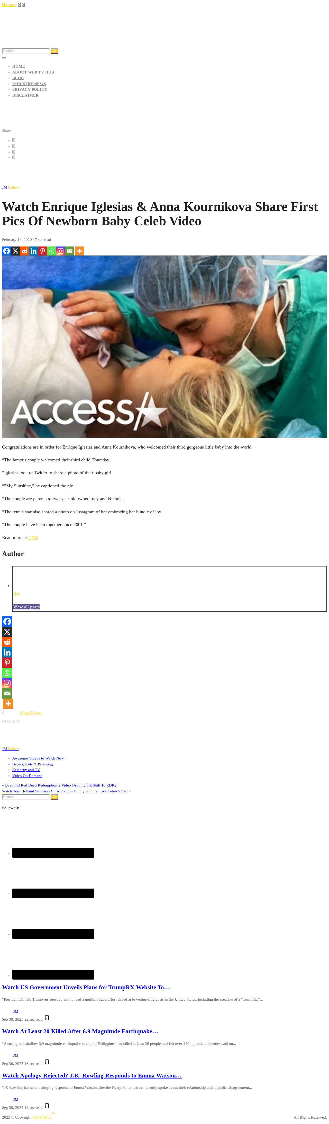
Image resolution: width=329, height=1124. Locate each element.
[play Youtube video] (164, 346)
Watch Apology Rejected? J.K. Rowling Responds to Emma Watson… (92, 1075)
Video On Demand (27, 776)
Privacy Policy (29, 89)
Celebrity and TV (26, 770)
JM (10, 187)
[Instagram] (60, 250)
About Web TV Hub (33, 72)
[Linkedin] (33, 250)
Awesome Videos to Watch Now (38, 758)
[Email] (69, 250)
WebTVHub (42, 1117)
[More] (79, 250)
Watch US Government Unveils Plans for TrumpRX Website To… (86, 987)
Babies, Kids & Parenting (32, 764)
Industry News (29, 84)
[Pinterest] (42, 250)
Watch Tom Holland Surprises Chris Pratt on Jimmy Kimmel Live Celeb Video (64, 791)
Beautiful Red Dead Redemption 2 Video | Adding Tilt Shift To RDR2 (60, 785)
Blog (18, 78)
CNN (33, 537)
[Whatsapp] (51, 250)
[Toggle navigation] (4, 58)
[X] (15, 250)
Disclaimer (25, 95)
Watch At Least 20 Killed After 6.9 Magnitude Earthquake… (80, 1031)
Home (18, 66)
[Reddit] (24, 250)
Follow (11, 5)
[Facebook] (6, 250)
